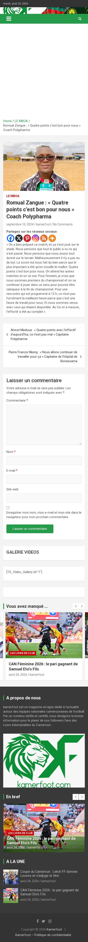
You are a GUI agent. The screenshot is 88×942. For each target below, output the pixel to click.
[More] (52, 238)
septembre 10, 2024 (20, 224)
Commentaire (17, 400)
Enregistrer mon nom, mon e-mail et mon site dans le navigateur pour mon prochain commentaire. (43, 515)
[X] (19, 238)
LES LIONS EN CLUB (22, 653)
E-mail (12, 470)
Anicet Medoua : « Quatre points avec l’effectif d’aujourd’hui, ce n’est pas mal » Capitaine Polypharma (43, 334)
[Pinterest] (27, 238)
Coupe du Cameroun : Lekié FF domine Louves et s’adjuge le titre (49, 874)
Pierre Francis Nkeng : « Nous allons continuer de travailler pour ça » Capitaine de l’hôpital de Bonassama (43, 356)
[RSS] (44, 238)
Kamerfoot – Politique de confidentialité (43, 935)
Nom (11, 452)
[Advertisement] (44, 73)
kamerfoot (43, 224)
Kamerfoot (54, 929)
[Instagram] (35, 238)
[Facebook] (10, 238)
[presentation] (76, 606)
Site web (12, 489)
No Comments (63, 224)
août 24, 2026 (18, 674)
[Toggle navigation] (8, 19)
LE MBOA (12, 196)
